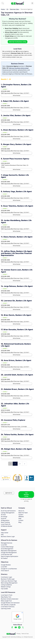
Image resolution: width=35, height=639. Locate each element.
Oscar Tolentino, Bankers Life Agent (18, 206)
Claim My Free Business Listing (17, 42)
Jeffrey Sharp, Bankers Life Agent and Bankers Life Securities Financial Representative (16, 253)
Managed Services (6, 543)
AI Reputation (5, 520)
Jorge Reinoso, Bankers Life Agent (18, 286)
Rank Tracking (5, 522)
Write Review (16, 95)
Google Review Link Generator (10, 603)
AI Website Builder (6, 526)
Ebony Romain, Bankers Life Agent (18, 237)
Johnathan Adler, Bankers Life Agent (15, 404)
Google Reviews (6, 565)
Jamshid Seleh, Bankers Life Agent (18, 375)
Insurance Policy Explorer (14, 420)
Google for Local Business (9, 569)
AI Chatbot (4, 558)
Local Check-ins (5, 524)
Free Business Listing (26, 494)
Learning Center (6, 608)
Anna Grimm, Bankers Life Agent (17, 360)
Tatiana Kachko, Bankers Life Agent (18, 434)
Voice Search (5, 570)
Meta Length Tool (6, 601)
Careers (20, 514)
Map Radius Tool (6, 597)
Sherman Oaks (14, 9)
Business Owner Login (8, 536)
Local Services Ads (6, 554)
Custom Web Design (7, 547)
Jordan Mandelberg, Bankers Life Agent (16, 221)
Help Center (4, 533)
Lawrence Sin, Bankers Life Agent (18, 300)
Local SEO (4, 545)
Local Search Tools (6, 595)
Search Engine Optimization (9, 556)
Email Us (9, 493)
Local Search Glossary (7, 606)
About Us (21, 511)
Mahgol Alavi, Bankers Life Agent (18, 449)
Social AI (3, 518)
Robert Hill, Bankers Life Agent (16, 101)
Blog (19, 522)
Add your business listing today (18, 68)
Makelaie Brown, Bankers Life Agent (19, 389)
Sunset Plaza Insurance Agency (16, 159)
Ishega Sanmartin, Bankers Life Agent (15, 176)
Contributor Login (6, 577)
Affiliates (21, 516)
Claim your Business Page (9, 581)
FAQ (2, 534)
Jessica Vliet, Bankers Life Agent (16, 115)
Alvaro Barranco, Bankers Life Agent (18, 130)
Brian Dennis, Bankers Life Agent (17, 315)
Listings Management (7, 513)
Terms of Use (25, 633)
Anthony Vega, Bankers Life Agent (17, 191)
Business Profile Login (8, 579)
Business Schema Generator (9, 599)
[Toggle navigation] (32, 3)
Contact (20, 520)
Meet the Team (23, 513)
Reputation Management (8, 550)
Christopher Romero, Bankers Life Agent (16, 85)
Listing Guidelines (6, 585)
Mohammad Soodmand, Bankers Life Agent (16, 345)
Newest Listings (6, 587)
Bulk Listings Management (9, 583)
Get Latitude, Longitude (8, 605)
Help (19, 518)
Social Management (7, 549)
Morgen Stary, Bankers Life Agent (17, 144)
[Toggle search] (2, 3)
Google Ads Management (9, 552)
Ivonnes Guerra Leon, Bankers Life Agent (16, 271)
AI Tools (3, 514)
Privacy (19, 633)
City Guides (4, 589)
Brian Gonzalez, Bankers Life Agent (18, 329)
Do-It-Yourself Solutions (8, 511)
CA (7, 9)
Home (3, 9)
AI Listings (4, 516)
